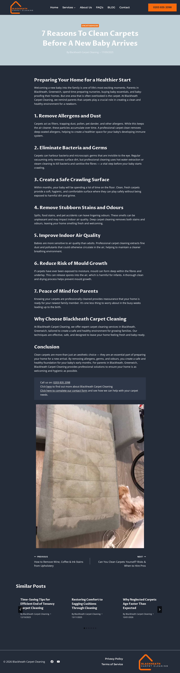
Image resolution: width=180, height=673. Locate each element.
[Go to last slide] (20, 609)
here (49, 386)
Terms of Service (112, 664)
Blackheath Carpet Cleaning (84, 52)
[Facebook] (52, 661)
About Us (86, 7)
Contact (124, 7)
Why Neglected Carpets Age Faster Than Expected (139, 604)
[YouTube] (58, 661)
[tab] (84, 628)
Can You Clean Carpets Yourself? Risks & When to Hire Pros (122, 561)
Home (54, 7)
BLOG (111, 7)
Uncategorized (90, 25)
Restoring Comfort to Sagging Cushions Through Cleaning (87, 604)
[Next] (159, 609)
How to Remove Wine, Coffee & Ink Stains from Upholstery (58, 561)
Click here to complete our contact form (63, 390)
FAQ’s (99, 7)
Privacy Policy (114, 658)
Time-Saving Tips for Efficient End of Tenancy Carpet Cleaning (37, 604)
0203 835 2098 (162, 7)
